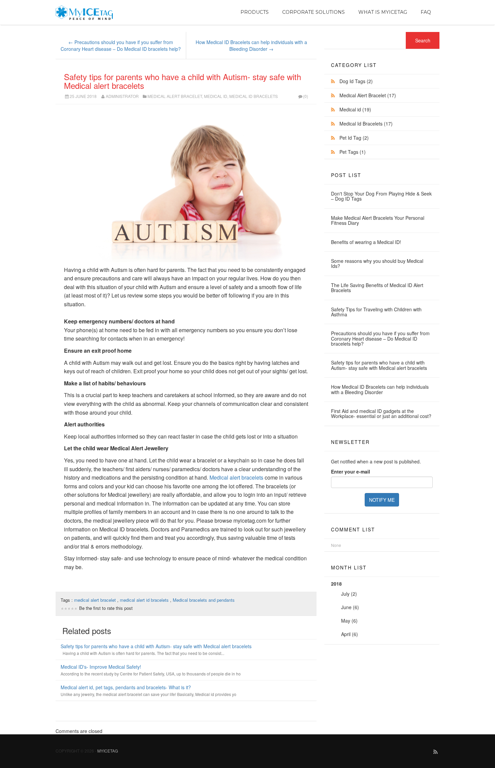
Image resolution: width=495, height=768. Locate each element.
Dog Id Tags (356, 81)
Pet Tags (352, 151)
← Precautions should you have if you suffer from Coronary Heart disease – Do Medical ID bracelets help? (121, 45)
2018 (345, 608)
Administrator (122, 96)
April (346, 634)
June (346, 607)
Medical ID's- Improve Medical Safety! (101, 666)
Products (254, 12)
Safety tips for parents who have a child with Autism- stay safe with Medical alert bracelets (182, 81)
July (345, 593)
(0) (305, 96)
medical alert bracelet (95, 600)
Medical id (215, 96)
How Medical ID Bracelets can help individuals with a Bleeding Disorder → (251, 45)
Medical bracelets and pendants (204, 600)
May (345, 620)
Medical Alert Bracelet (174, 96)
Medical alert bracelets (236, 477)
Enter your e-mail (350, 471)
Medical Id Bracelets (253, 96)
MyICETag (107, 751)
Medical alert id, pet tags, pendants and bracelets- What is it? (126, 687)
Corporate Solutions (313, 12)
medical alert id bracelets (145, 600)
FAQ (426, 12)
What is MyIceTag (382, 12)
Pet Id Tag (354, 137)
